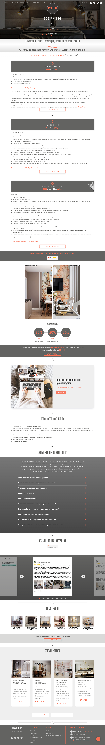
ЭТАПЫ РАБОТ (35, 3)
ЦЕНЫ (47, 731)
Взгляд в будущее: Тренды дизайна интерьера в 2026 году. (20, 682)
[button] (52, 109)
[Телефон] (101, 3)
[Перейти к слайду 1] (39, 598)
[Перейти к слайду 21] (65, 598)
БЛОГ (43, 3)
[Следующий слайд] (83, 576)
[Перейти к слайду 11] (52, 598)
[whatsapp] (97, 3)
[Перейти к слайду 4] (43, 598)
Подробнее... (82, 107)
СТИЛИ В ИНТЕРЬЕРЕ (36, 737)
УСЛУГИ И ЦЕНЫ (24, 3)
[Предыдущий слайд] (22, 576)
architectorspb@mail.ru (79, 734)
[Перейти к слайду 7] (47, 598)
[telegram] (91, 3)
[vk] (94, 3)
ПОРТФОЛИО (14, 3)
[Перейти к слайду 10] (51, 598)
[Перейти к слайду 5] (44, 598)
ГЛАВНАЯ (5, 3)
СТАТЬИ (32, 735)
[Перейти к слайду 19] (62, 598)
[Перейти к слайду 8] (48, 598)
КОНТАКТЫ (84, 3)
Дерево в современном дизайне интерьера (40, 682)
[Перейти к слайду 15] (57, 598)
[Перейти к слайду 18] (61, 598)
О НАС (31, 742)
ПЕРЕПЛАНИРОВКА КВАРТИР (54, 735)
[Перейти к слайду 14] (56, 598)
